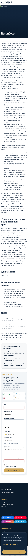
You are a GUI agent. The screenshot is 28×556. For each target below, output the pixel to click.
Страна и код (7, 431)
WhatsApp (4, 507)
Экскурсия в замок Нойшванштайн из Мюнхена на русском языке (14, 353)
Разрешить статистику (14, 552)
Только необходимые (14, 548)
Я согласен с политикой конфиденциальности (11, 465)
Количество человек (9, 418)
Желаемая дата (8, 411)
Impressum (4, 531)
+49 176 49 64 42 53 (7, 505)
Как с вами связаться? (9, 425)
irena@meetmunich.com (8, 503)
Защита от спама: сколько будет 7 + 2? (13, 458)
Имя (5, 404)
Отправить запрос (14, 470)
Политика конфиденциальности (10, 544)
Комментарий (7, 446)
